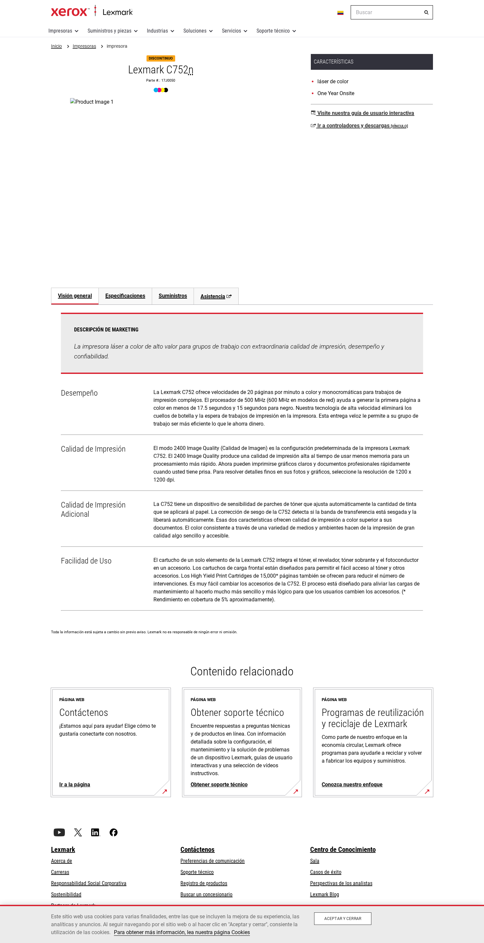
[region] (242, 924)
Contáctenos (197, 849)
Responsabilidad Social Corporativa (88, 883)
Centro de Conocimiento (343, 849)
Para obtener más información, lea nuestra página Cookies (182, 932)
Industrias (157, 31)
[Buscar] (426, 12)
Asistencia (213, 296)
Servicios (231, 31)
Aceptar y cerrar (342, 918)
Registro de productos (203, 883)
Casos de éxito (325, 872)
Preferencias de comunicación (212, 861)
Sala (314, 861)
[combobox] (392, 12)
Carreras (60, 872)
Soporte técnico (273, 31)
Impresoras (60, 31)
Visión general (75, 296)
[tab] (74, 296)
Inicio (91, 10)
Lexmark (63, 849)
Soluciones (194, 31)
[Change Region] (341, 12)
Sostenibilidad (66, 894)
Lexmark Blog (324, 894)
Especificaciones (125, 296)
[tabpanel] (242, 463)
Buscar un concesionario (206, 894)
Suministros (173, 296)
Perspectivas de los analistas (341, 883)
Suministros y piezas (109, 31)
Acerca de (61, 861)
